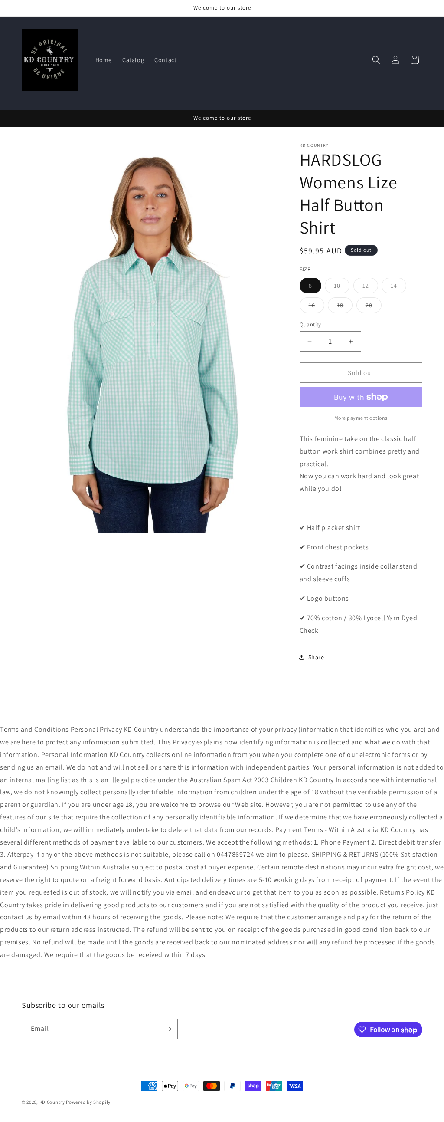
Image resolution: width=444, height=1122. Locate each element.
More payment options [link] (361, 418)
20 (374, 307)
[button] (376, 59)
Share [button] (316, 657)
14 (398, 287)
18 (345, 307)
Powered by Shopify (88, 1102)
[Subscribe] (167, 1029)
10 (341, 287)
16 (316, 307)
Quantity (310, 324)
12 (370, 287)
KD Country (52, 1102)
